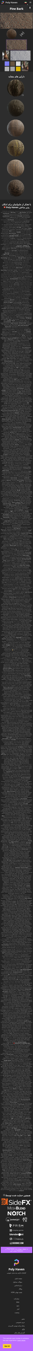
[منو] (30, 2)
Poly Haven (11, 2)
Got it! (7, 1346)
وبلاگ (20, 1289)
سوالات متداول (17, 1282)
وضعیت (17, 1313)
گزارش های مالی (19, 1333)
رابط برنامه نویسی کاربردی (16, 1326)
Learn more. (21, 1340)
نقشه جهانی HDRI (16, 1292)
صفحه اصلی (18, 1279)
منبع (18, 1306)
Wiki (17, 1302)
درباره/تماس (18, 1285)
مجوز (23, 1319)
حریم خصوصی (20, 1322)
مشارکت (16, 1299)
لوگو (23, 1329)
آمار (18, 1309)
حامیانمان (17, 204)
